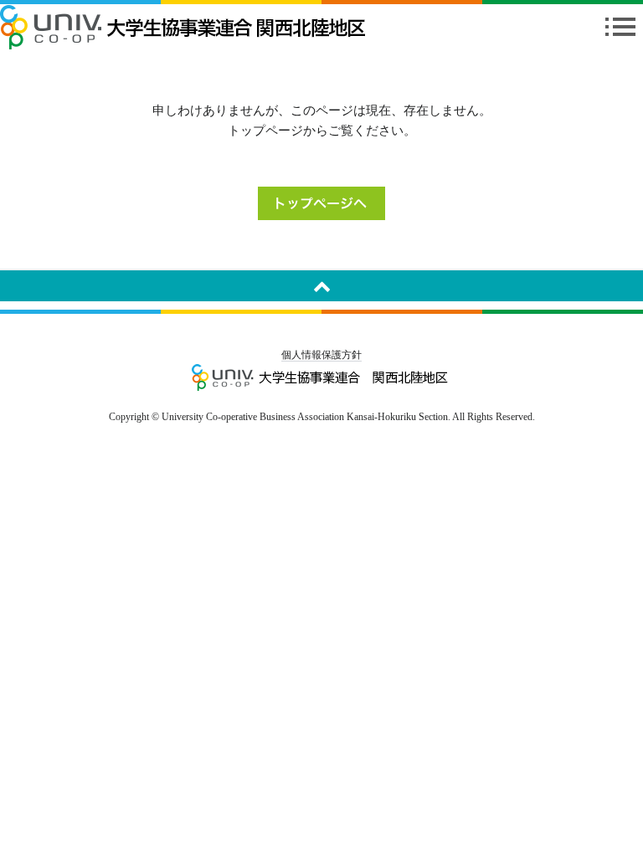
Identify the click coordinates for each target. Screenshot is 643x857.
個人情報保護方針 (321, 355)
